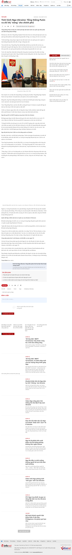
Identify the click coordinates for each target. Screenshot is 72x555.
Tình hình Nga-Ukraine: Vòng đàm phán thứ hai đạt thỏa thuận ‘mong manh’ (29, 264)
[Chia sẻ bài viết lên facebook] (2, 26)
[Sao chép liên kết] (11, 26)
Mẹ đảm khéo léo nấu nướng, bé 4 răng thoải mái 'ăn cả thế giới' (59, 95)
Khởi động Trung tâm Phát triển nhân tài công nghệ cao (6, 326)
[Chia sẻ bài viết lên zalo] (5, 26)
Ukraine (9, 289)
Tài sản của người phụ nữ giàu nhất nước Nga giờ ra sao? (17, 277)
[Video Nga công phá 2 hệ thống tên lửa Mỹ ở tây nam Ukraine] (12, 406)
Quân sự (53, 5)
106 (54, 81)
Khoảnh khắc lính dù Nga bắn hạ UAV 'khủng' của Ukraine (35, 382)
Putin (15, 289)
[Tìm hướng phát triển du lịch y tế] (42, 319)
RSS (70, 5)
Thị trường (13, 5)
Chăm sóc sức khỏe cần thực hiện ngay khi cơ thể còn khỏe (17, 326)
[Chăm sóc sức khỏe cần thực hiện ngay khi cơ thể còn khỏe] (18, 319)
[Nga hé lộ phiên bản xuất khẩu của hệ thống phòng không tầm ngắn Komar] (12, 445)
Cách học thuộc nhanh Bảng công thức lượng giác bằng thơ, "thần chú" (59, 70)
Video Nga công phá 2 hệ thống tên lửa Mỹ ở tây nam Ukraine (35, 403)
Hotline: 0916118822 (45, 1)
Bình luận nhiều (65, 55)
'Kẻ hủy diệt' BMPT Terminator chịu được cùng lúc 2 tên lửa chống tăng (35, 341)
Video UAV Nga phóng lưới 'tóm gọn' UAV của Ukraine (34, 479)
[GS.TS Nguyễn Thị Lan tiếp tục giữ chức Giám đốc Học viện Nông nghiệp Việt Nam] (30, 319)
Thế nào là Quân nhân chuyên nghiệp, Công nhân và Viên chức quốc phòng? (60, 85)
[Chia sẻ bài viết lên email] (8, 26)
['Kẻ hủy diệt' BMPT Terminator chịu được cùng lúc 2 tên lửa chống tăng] (12, 344)
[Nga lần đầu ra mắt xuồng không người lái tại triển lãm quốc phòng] (12, 465)
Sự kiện (59, 5)
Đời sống (6, 5)
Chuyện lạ (46, 5)
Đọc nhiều (54, 55)
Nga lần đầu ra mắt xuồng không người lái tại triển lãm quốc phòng (35, 462)
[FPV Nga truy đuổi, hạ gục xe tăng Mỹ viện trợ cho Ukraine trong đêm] (12, 502)
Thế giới (20, 5)
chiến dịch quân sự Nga (8, 292)
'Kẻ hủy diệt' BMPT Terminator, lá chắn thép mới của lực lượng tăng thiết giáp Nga (35, 361)
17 (67, 71)
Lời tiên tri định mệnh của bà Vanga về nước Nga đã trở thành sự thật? (20, 280)
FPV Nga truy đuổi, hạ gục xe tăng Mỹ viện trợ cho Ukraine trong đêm (35, 499)
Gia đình (26, 5)
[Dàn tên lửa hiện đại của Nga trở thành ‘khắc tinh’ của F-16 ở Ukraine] (12, 425)
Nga (20, 289)
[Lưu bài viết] (14, 26)
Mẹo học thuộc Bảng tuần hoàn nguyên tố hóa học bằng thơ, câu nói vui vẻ (59, 75)
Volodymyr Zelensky (28, 289)
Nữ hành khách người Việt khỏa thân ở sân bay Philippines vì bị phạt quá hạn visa (35, 518)
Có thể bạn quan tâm (8, 313)
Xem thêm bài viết (24, 531)
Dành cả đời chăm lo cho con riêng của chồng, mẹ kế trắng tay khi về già (59, 100)
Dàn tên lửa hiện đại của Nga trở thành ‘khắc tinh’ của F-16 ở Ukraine (35, 422)
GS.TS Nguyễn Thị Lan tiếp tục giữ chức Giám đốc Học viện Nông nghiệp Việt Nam (30, 327)
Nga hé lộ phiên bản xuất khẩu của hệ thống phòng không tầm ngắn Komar (34, 442)
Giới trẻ (32, 5)
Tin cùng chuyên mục (8, 334)
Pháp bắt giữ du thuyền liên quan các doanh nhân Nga (16, 275)
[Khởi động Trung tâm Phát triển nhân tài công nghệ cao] (6, 319)
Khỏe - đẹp (39, 5)
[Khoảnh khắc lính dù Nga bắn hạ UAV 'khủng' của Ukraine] (12, 386)
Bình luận (5, 285)
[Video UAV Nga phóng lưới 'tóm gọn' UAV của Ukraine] (12, 483)
